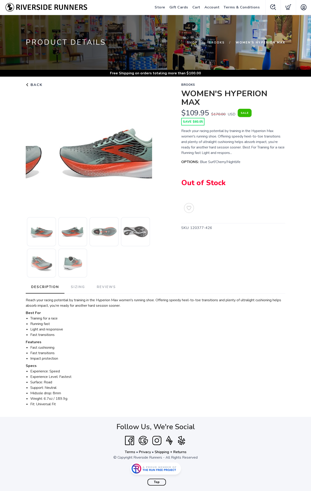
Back (36, 84)
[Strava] (169, 440)
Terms (130, 452)
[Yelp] (182, 440)
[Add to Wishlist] (189, 208)
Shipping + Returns (170, 452)
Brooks (217, 43)
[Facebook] (129, 440)
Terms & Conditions (242, 7)
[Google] (143, 440)
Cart (196, 7)
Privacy (145, 452)
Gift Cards (178, 7)
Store (160, 7)
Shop (192, 43)
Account (212, 7)
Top (157, 482)
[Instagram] (157, 440)
